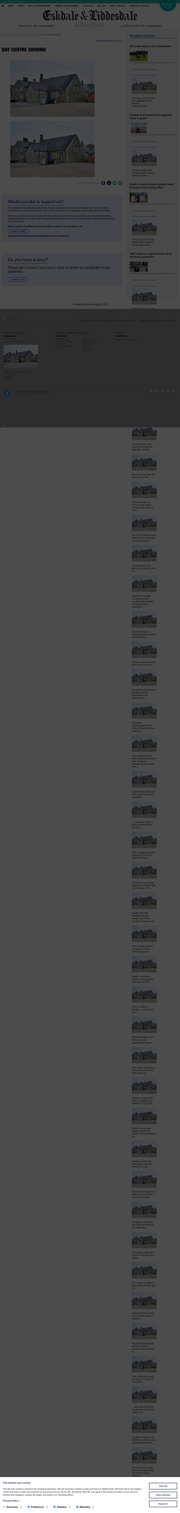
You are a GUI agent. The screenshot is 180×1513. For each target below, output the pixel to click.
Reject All (163, 1504)
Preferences (37, 1507)
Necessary (12, 1507)
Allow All (163, 1486)
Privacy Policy (11, 1501)
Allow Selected (163, 1495)
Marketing (85, 1507)
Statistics (62, 1507)
